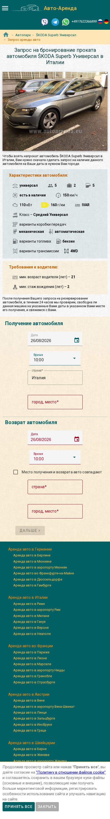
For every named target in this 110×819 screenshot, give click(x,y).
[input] (56, 339)
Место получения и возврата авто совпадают (62, 472)
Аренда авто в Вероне (31, 628)
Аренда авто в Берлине (31, 555)
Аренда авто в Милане (31, 616)
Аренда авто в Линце (30, 712)
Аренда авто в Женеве (31, 755)
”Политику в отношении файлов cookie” (71, 772)
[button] (55, 358)
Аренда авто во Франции (30, 646)
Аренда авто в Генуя (29, 622)
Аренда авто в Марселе (32, 664)
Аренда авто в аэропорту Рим (36, 610)
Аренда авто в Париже (31, 652)
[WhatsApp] (66, 22)
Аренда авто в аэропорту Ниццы (39, 670)
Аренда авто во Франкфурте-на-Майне (43, 573)
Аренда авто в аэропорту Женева (40, 761)
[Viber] (45, 22)
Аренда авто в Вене (29, 700)
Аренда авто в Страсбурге (34, 682)
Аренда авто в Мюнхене (32, 561)
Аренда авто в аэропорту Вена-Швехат (44, 706)
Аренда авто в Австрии (28, 694)
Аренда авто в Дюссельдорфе (37, 579)
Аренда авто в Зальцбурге (34, 718)
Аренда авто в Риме (29, 604)
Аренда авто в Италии (28, 597)
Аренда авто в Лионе (30, 658)
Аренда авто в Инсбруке (32, 724)
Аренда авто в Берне (30, 749)
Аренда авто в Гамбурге (32, 585)
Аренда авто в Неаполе (32, 634)
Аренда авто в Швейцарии (31, 743)
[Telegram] (55, 22)
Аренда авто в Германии (30, 549)
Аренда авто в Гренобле (32, 676)
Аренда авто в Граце (29, 730)
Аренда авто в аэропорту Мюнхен (40, 567)
